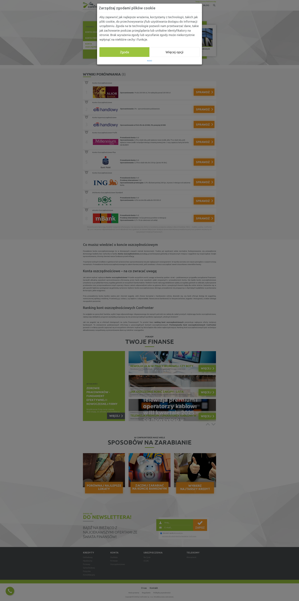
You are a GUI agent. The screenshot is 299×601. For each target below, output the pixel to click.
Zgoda (124, 52)
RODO (149, 61)
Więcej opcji (174, 52)
